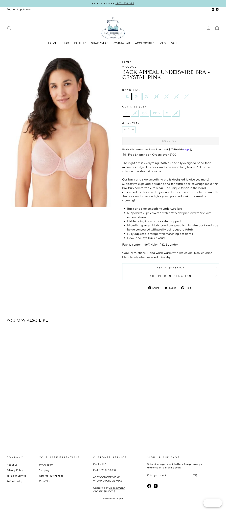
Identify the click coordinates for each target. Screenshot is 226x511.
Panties (80, 43)
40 (167, 96)
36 (147, 96)
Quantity (131, 123)
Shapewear (100, 43)
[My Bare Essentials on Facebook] (149, 486)
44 (186, 96)
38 (156, 96)
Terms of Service (16, 475)
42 (177, 96)
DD (144, 113)
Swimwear (121, 43)
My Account (46, 464)
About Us (12, 464)
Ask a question (170, 267)
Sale (174, 43)
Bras (65, 43)
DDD (156, 113)
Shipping (44, 470)
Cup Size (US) (134, 106)
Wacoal (129, 66)
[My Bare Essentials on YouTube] (156, 486)
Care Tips (44, 481)
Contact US (100, 464)
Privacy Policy (15, 470)
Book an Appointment (19, 9)
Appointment (117, 487)
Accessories (145, 43)
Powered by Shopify (113, 498)
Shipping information (170, 276)
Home (52, 43)
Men (162, 43)
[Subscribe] (195, 475)
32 (127, 96)
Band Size (131, 89)
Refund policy (15, 481)
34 (137, 96)
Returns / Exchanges (51, 475)
